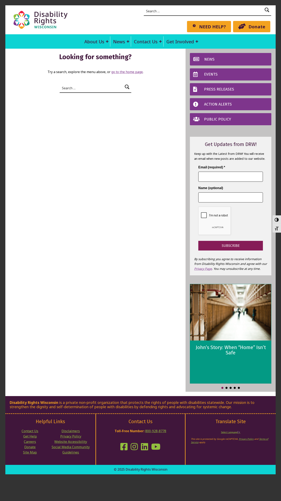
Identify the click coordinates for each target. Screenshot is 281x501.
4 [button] (235, 388)
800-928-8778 (155, 431)
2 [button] (226, 388)
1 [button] (222, 388)
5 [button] (239, 388)
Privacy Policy (70, 436)
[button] (107, 41)
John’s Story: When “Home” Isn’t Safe (231, 350)
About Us (94, 41)
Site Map (30, 452)
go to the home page (127, 72)
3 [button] (231, 388)
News (119, 41)
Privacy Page (203, 269)
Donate (30, 447)
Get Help (30, 436)
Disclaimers (71, 431)
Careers (30, 441)
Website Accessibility (70, 441)
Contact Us (146, 41)
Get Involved (180, 41)
